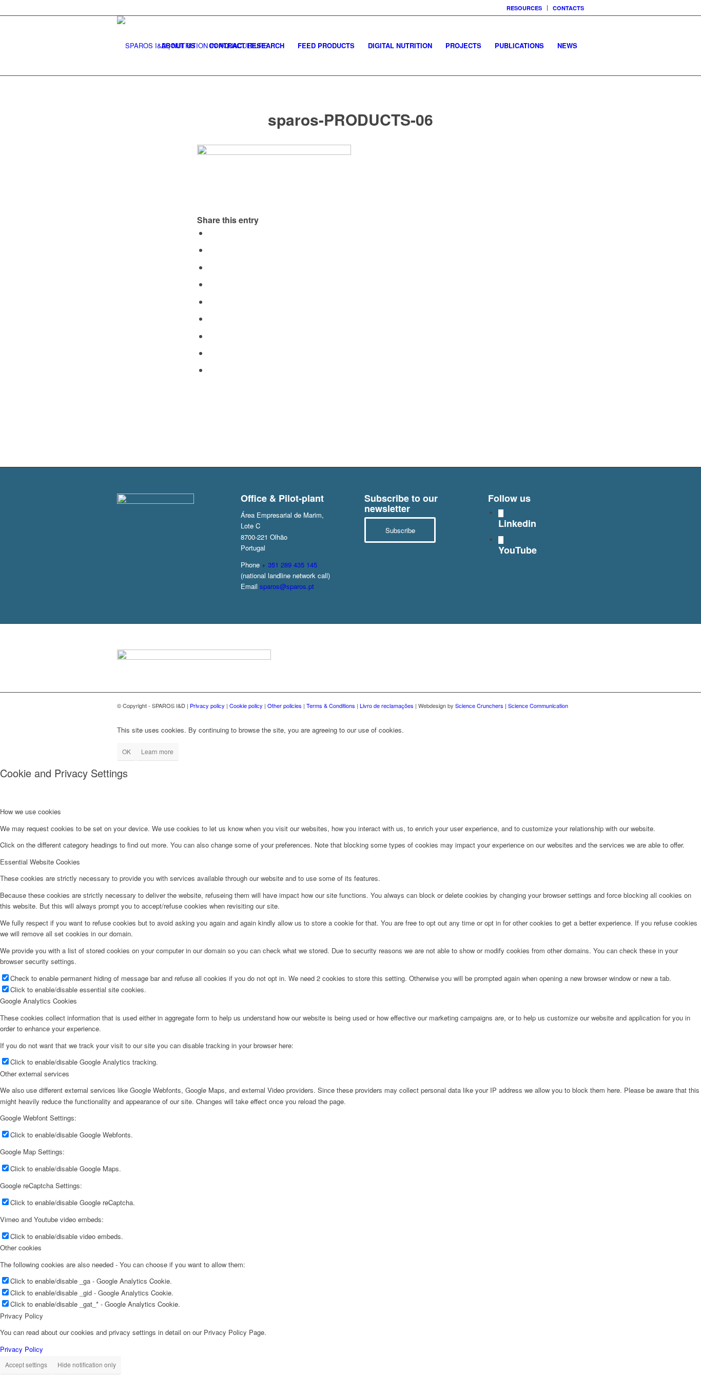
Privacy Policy (21, 1349)
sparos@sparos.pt (287, 586)
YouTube (517, 550)
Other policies (284, 705)
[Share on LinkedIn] (211, 301)
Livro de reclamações (387, 705)
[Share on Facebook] (211, 232)
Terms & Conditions (330, 705)
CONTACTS (568, 8)
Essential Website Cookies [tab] (40, 862)
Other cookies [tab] (21, 1247)
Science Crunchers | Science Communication (511, 705)
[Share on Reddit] (211, 352)
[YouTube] (500, 540)
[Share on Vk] (211, 335)
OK (126, 751)
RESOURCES (524, 8)
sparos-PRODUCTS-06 (350, 119)
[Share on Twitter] (211, 249)
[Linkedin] (500, 513)
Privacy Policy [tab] (21, 1316)
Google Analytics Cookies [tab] (38, 1001)
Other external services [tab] (34, 1073)
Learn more (157, 751)
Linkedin (517, 523)
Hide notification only (86, 1364)
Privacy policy (207, 705)
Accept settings (26, 1364)
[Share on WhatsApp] (211, 267)
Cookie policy (246, 705)
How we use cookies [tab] (30, 811)
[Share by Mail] (211, 369)
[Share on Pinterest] (211, 284)
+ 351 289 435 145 (289, 564)
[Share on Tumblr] (211, 318)
